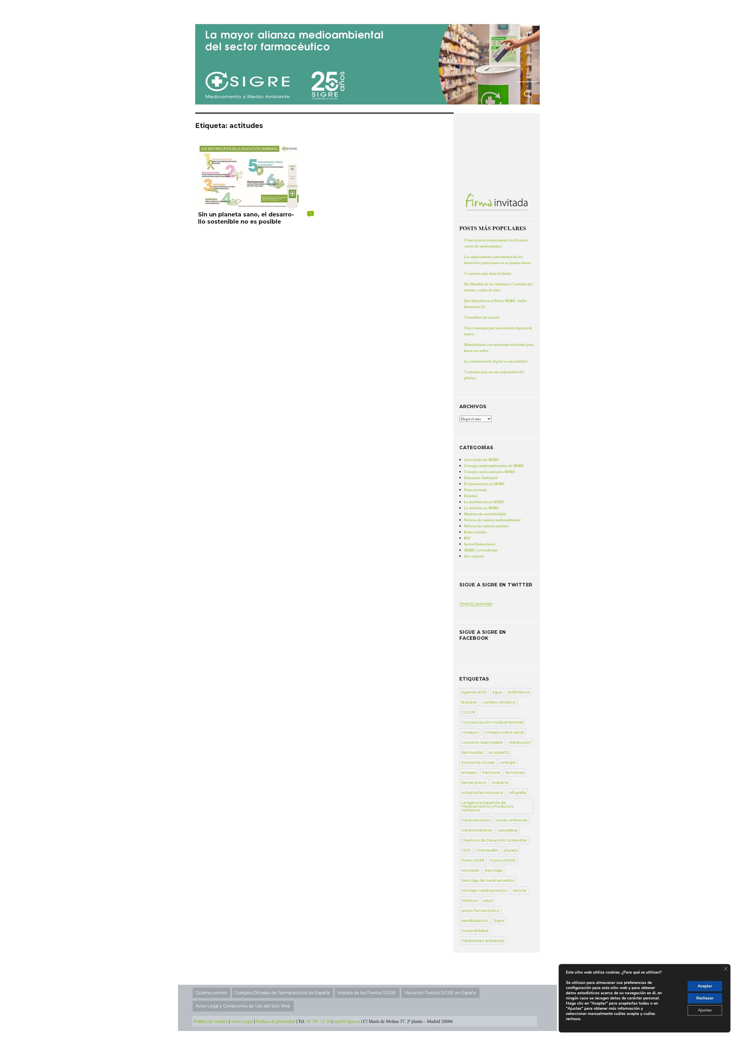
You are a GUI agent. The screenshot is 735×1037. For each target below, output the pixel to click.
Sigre (499, 920)
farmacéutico (474, 782)
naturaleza (507, 830)
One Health (487, 850)
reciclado (470, 870)
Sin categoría (474, 556)
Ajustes (705, 1010)
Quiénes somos (211, 992)
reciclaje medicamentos (484, 890)
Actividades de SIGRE (481, 459)
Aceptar (705, 986)
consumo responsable (482, 742)
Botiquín (469, 702)
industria (500, 782)
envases (469, 772)
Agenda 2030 (474, 692)
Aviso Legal (242, 1021)
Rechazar (704, 998)
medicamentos (475, 820)
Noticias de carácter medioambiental (492, 519)
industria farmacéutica (482, 792)
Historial (470, 495)
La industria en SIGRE (481, 507)
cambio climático (499, 702)
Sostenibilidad (474, 930)
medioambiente (476, 830)
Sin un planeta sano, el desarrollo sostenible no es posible (246, 218)
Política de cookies (211, 1021)
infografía (517, 792)
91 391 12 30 (318, 1021)
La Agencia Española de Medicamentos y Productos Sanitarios (487, 806)
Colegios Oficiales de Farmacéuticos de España (282, 992)
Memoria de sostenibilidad (485, 513)
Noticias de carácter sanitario (486, 525)
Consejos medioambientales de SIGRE (494, 465)
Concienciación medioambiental (492, 722)
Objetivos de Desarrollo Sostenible (494, 840)
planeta (511, 850)
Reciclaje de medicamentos (487, 880)
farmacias (515, 772)
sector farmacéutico (480, 910)
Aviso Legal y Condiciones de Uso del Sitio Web (243, 1006)
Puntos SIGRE (502, 860)
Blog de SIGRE (225, 11)
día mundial (472, 752)
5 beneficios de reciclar (482, 317)
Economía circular (478, 762)
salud (488, 900)
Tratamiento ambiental (482, 940)
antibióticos (518, 692)
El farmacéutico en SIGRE (484, 483)
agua (497, 692)
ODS (466, 850)
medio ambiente (511, 820)
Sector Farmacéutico (480, 543)
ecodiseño (499, 752)
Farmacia (491, 772)
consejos (469, 732)
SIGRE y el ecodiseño (481, 550)
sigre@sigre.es (347, 1021)
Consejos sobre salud (503, 732)
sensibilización (474, 920)
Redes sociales (475, 531)
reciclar (520, 890)
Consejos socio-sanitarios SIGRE (489, 471)
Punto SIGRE (473, 860)
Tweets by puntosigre (475, 603)
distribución (520, 742)
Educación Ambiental (481, 477)
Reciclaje (493, 870)
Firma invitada (475, 489)
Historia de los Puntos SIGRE (367, 992)
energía (508, 762)
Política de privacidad (275, 1021)
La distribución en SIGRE (484, 501)
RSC (467, 537)
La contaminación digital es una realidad (495, 361)
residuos (469, 900)
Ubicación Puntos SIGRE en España (440, 992)
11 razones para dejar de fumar (487, 273)
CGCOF (468, 712)
